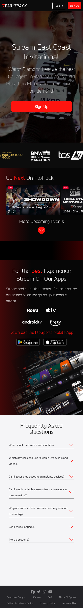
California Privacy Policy (20, 603)
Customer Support (17, 597)
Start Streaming (32, 204)
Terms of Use (69, 603)
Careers (37, 597)
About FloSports (67, 597)
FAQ (50, 597)
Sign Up (75, 5)
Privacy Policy (48, 603)
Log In (59, 5)
